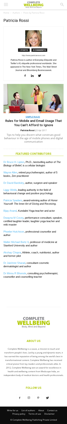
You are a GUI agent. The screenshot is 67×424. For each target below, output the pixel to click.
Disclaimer (49, 413)
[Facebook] (26, 76)
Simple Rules (33, 116)
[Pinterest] (38, 398)
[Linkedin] (33, 76)
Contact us (52, 410)
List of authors (28, 410)
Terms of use (35, 413)
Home (6, 12)
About (41, 410)
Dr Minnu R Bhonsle (14, 273)
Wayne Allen (10, 172)
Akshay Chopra (12, 252)
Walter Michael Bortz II (16, 242)
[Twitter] (41, 76)
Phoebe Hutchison (13, 231)
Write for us (12, 410)
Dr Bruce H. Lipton (13, 162)
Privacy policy (18, 413)
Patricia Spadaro (12, 200)
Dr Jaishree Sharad (14, 262)
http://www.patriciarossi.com (33, 55)
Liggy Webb (10, 189)
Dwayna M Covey (13, 217)
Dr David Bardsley (13, 182)
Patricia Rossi (27, 130)
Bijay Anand (10, 210)
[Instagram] (28, 398)
